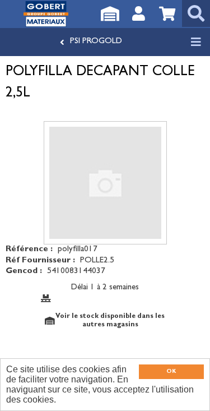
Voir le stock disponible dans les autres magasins (110, 320)
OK (171, 372)
